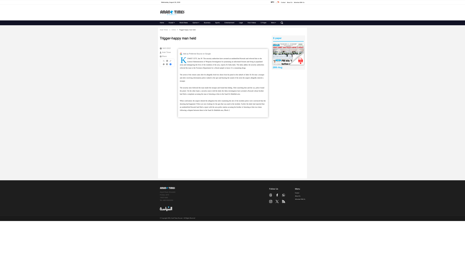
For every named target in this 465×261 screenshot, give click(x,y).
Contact (283, 2)
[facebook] (167, 65)
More (273, 23)
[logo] (172, 12)
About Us (289, 2)
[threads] (270, 195)
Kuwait (171, 23)
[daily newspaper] (288, 54)
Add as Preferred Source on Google (197, 54)
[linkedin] (167, 61)
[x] (277, 201)
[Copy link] (170, 61)
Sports (217, 23)
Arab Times (164, 30)
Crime (174, 30)
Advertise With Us (299, 2)
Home (162, 23)
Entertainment (229, 23)
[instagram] (270, 201)
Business (207, 23)
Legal (241, 23)
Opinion (195, 23)
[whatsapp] (164, 65)
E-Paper (263, 23)
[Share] (170, 64)
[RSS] (283, 201)
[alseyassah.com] (165, 209)
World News (183, 23)
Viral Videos (252, 23)
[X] (164, 61)
